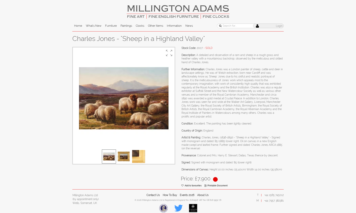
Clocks (140, 25)
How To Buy (170, 195)
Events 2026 (187, 195)
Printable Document (217, 185)
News (189, 25)
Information (174, 25)
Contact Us (153, 195)
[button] (169, 53)
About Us (203, 195)
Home (78, 25)
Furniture (111, 25)
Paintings (126, 25)
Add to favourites (193, 185)
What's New (93, 25)
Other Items (155, 25)
